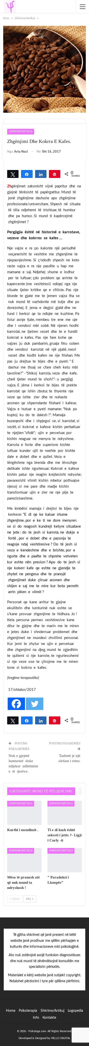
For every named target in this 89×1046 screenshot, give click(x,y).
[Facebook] (16, 704)
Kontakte (49, 1017)
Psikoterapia (28, 1010)
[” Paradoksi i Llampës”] (64, 860)
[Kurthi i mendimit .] (24, 813)
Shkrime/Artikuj (20, 131)
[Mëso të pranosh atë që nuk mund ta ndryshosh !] (24, 860)
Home (10, 1010)
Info (36, 1017)
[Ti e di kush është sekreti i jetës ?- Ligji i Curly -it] (64, 813)
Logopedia (75, 1010)
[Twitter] (34, 704)
